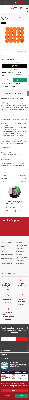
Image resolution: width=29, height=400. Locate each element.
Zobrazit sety (21, 2)
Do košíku (21, 80)
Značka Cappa (17, 93)
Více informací (12, 56)
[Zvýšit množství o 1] (11, 80)
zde (25, 386)
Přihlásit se (22, 339)
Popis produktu (6, 93)
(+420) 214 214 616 (14, 207)
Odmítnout (7, 395)
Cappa (25, 172)
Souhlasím (21, 395)
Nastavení (14, 390)
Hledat (27, 11)
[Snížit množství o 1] (4, 80)
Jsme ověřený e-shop (15, 362)
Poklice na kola (23, 175)
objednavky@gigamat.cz (15, 211)
